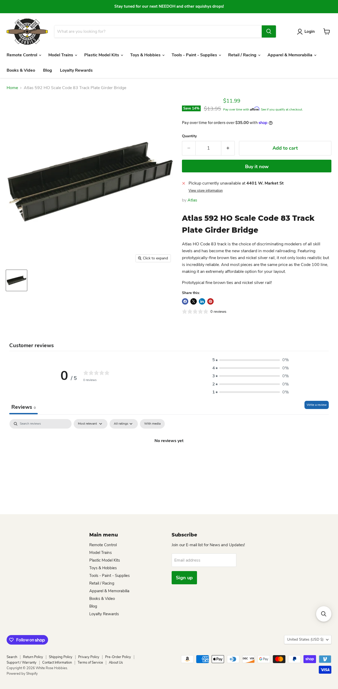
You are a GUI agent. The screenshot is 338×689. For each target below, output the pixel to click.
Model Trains (61, 55)
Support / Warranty (21, 662)
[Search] (269, 31)
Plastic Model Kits (102, 55)
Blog (47, 70)
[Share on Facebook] (185, 301)
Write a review (317, 405)
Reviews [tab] (23, 407)
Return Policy (33, 657)
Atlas (192, 200)
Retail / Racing (242, 55)
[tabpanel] (169, 458)
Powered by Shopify (22, 673)
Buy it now (257, 166)
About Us (116, 662)
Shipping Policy (60, 657)
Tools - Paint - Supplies (195, 55)
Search (12, 657)
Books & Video (21, 70)
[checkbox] (152, 424)
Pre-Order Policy (118, 657)
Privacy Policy (88, 657)
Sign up (184, 578)
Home (12, 87)
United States (305, 639)
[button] (250, 359)
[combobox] (157, 31)
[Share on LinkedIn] (202, 301)
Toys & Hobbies (146, 55)
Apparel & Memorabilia (290, 55)
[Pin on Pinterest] (210, 301)
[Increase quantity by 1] (228, 148)
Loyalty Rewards (76, 70)
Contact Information (57, 662)
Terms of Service (90, 662)
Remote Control (22, 55)
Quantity (189, 136)
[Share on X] (193, 301)
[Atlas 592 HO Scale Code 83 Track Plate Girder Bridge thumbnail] (16, 280)
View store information (206, 190)
